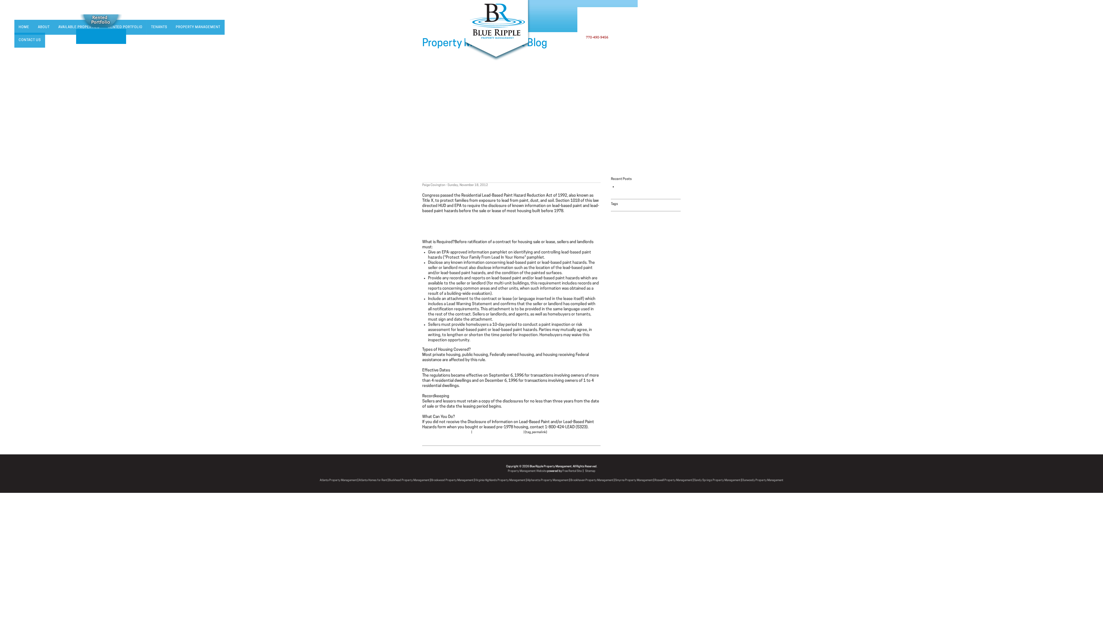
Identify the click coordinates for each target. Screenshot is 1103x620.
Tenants (159, 27)
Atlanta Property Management (338, 480)
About (44, 27)
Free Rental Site (572, 471)
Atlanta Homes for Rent (373, 480)
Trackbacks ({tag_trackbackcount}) (498, 432)
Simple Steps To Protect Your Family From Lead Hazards (471, 226)
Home (24, 27)
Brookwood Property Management (452, 480)
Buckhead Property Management (409, 480)
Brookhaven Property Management (591, 480)
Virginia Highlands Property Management (500, 480)
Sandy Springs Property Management (717, 480)
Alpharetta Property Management (548, 480)
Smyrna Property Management (634, 480)
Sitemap (590, 471)
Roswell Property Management (673, 480)
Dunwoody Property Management (762, 480)
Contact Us (30, 40)
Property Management (198, 27)
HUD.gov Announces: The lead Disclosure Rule (474, 179)
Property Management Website (527, 471)
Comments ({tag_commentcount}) (446, 432)
